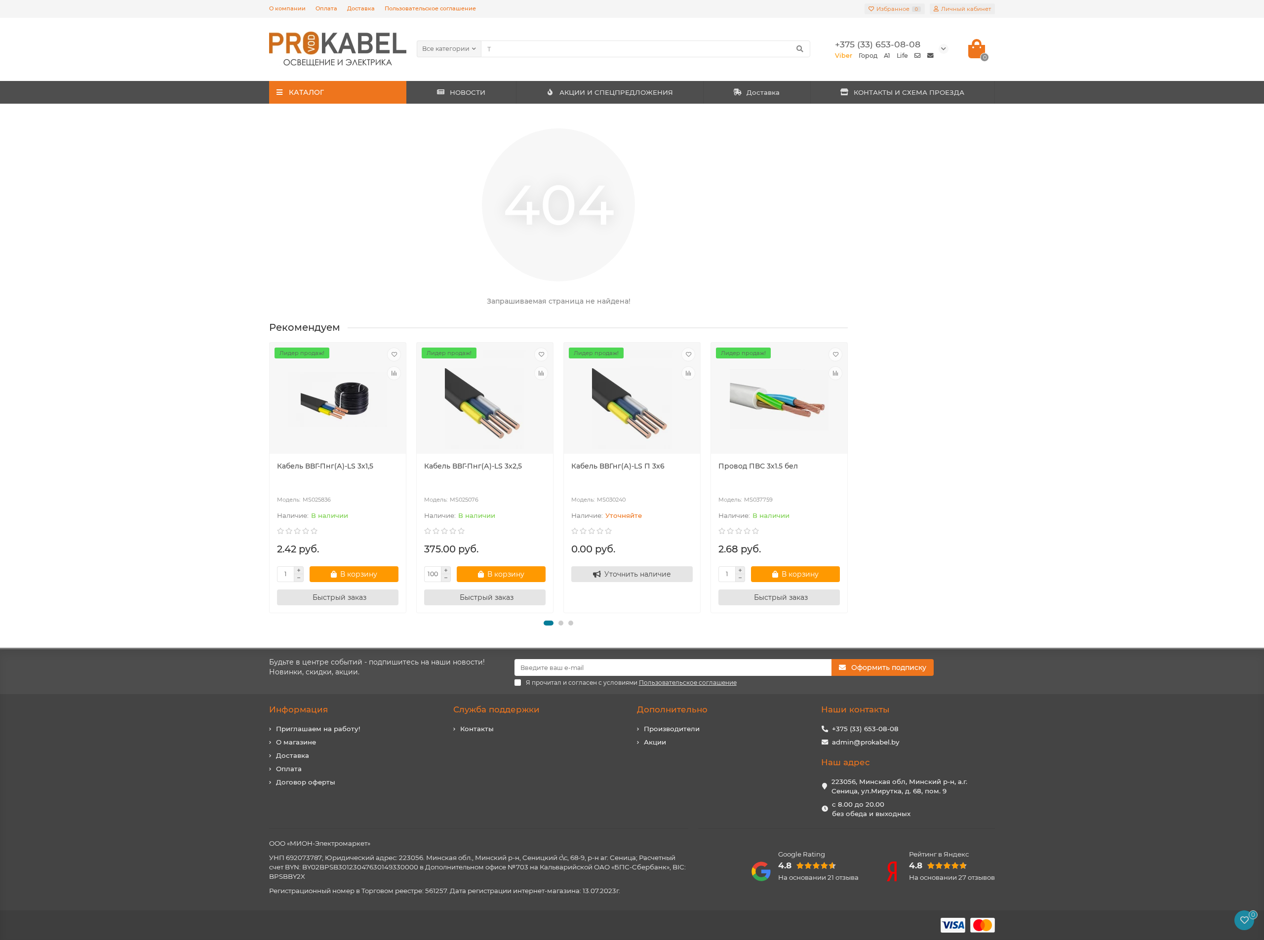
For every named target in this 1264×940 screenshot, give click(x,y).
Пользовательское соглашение (430, 8)
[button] (548, 623)
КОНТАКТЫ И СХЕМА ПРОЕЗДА (909, 92)
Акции (655, 742)
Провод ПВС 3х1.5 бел (758, 466)
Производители (672, 729)
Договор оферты (305, 782)
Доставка (361, 8)
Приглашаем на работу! (318, 729)
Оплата (326, 8)
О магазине (296, 742)
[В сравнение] (394, 373)
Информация (298, 709)
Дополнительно (672, 709)
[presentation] (270, 477)
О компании (287, 8)
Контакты (477, 729)
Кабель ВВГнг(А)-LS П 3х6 (618, 466)
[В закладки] (394, 354)
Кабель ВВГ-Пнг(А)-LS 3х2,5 (473, 466)
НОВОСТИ (467, 92)
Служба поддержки (496, 709)
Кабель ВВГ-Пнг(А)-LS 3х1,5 (325, 466)
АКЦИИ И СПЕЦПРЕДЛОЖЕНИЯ (616, 92)
